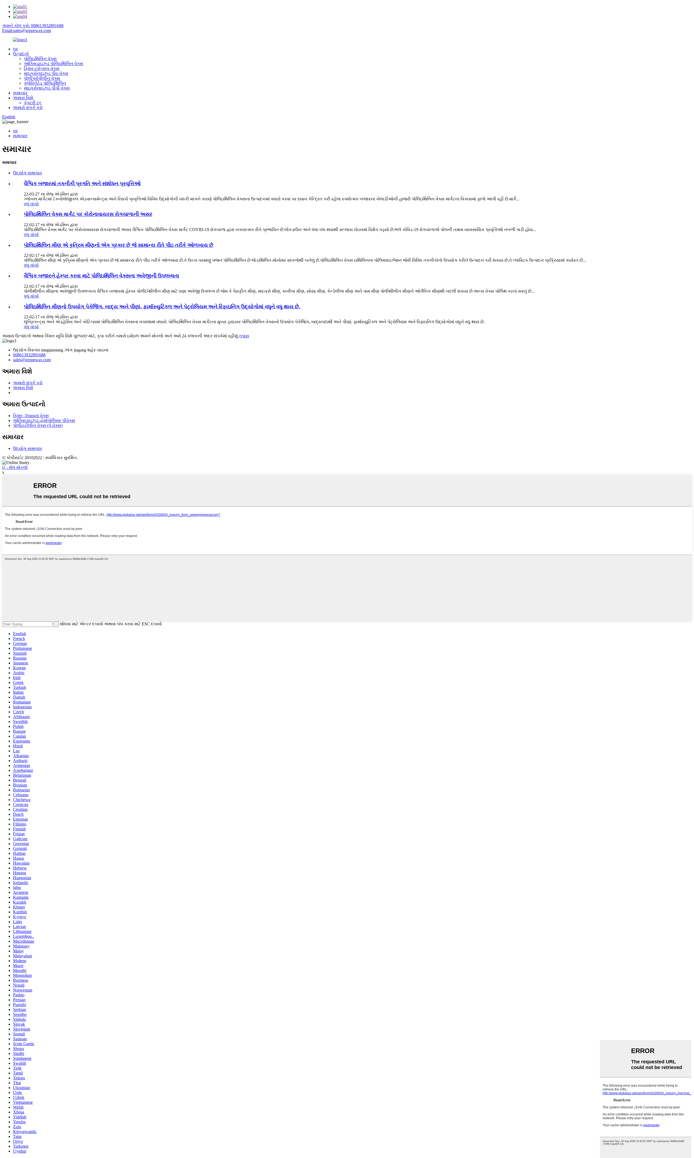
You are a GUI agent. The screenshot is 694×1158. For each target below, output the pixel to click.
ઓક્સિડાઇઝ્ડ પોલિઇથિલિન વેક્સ (53, 63)
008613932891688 (29, 355)
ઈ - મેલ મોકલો (15, 467)
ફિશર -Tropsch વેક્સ (31, 415)
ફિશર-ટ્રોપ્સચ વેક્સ (41, 68)
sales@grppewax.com (32, 359)
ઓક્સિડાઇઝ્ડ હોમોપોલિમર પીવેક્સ (44, 420)
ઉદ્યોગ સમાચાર (27, 173)
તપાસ (244, 336)
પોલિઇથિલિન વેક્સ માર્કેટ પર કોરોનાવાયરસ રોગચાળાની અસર (88, 214)
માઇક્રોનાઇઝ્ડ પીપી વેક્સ (47, 88)
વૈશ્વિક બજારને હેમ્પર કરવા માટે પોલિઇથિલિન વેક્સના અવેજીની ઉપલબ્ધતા (101, 276)
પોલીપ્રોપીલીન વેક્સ (42, 78)
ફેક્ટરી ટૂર (32, 102)
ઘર (15, 49)
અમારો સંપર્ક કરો (28, 107)
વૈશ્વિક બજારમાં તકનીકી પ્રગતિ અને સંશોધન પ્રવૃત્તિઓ (82, 183)
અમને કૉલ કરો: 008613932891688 (32, 25)
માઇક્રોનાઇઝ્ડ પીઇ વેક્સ (46, 73)
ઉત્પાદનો (21, 54)
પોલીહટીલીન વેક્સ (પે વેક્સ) (38, 425)
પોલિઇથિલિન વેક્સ (40, 58)
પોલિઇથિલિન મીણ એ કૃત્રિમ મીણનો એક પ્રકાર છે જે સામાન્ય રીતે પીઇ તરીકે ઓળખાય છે (118, 245)
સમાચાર (20, 93)
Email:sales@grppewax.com (26, 30)
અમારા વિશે (23, 97)
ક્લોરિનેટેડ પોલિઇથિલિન (45, 83)
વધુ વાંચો (31, 203)
